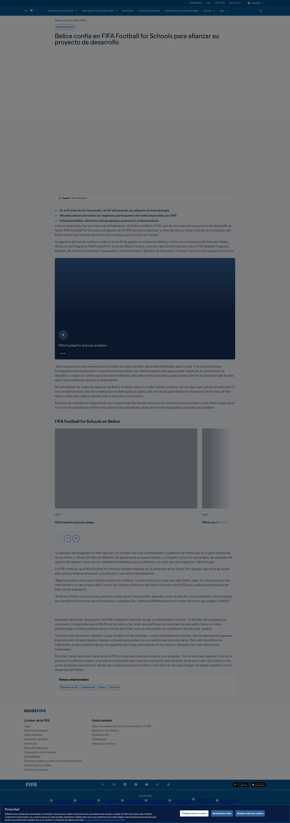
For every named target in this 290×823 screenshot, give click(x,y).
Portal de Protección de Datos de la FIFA (105, 820)
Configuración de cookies (194, 813)
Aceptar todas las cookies (250, 813)
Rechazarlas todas (222, 813)
